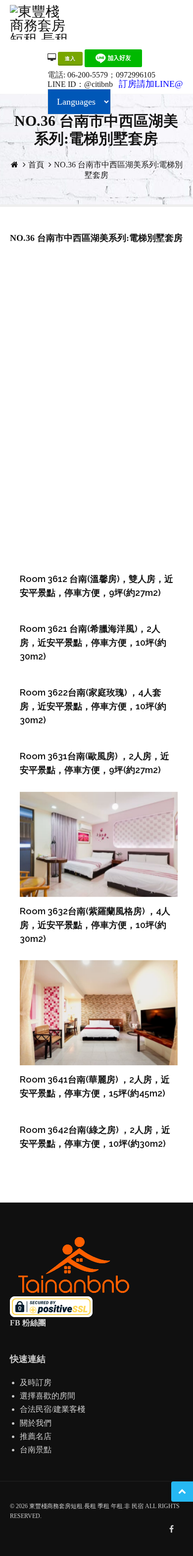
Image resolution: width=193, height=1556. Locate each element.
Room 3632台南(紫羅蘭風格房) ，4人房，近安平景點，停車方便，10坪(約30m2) (95, 925)
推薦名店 (35, 1436)
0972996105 (135, 75)
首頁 (36, 164)
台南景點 (35, 1449)
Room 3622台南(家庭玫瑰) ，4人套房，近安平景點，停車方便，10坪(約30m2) (93, 706)
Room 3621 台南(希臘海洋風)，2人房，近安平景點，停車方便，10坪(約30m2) (93, 642)
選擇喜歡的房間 (47, 1396)
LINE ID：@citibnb (80, 84)
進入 (70, 58)
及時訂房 (35, 1382)
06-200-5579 (87, 75)
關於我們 (35, 1423)
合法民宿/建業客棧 (52, 1409)
